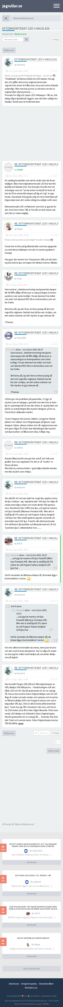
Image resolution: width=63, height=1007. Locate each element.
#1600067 (54, 453)
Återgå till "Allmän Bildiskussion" (19, 824)
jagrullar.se (12, 6)
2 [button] (58, 742)
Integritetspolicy (29, 983)
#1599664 (54, 284)
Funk (19, 278)
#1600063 (54, 344)
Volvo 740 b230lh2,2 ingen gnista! (33, 938)
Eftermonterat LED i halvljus (26, 28)
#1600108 (54, 493)
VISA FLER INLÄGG (31, 968)
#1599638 (54, 235)
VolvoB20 (21, 337)
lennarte (21, 64)
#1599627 (54, 175)
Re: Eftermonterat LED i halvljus (37, 164)
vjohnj (20, 447)
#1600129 (54, 600)
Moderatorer (21, 34)
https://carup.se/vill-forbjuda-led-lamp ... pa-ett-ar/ (29, 75)
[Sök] (26, 39)
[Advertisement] (31, 788)
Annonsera (14, 983)
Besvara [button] (10, 50)
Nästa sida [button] (53, 750)
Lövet (20, 169)
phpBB (53, 996)
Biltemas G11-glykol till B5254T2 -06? (33, 875)
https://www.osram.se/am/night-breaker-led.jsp (27, 239)
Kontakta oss (31, 987)
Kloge (19, 228)
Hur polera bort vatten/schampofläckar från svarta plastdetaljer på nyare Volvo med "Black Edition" (33, 909)
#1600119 (53, 549)
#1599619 (54, 71)
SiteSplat (36, 996)
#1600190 (54, 679)
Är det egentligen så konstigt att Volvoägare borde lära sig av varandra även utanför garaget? (33, 846)
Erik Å (19, 543)
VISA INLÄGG (32, 862)
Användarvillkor (46, 983)
